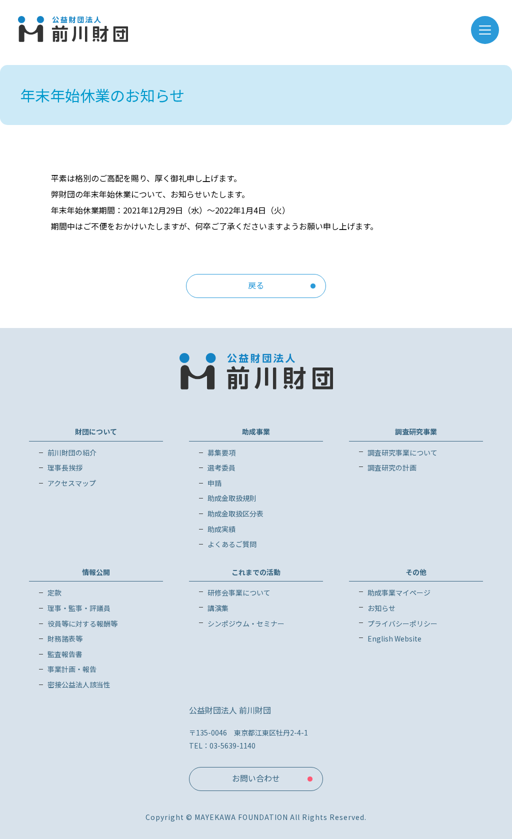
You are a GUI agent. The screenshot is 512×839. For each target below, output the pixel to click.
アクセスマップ (72, 483)
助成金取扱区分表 (236, 513)
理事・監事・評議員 (79, 608)
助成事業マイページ (399, 593)
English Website (395, 639)
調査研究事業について (403, 453)
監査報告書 (65, 654)
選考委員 (222, 467)
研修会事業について (239, 593)
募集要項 (222, 453)
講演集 (218, 608)
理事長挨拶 (65, 467)
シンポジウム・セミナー (246, 623)
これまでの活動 (256, 572)
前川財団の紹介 (72, 453)
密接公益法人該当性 (79, 685)
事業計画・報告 (72, 669)
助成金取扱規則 (232, 498)
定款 (55, 593)
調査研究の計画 (392, 467)
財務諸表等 (65, 639)
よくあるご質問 (232, 544)
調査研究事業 (416, 431)
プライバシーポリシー (403, 623)
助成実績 (222, 529)
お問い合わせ (256, 778)
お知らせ (382, 608)
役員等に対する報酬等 (83, 623)
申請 (215, 483)
